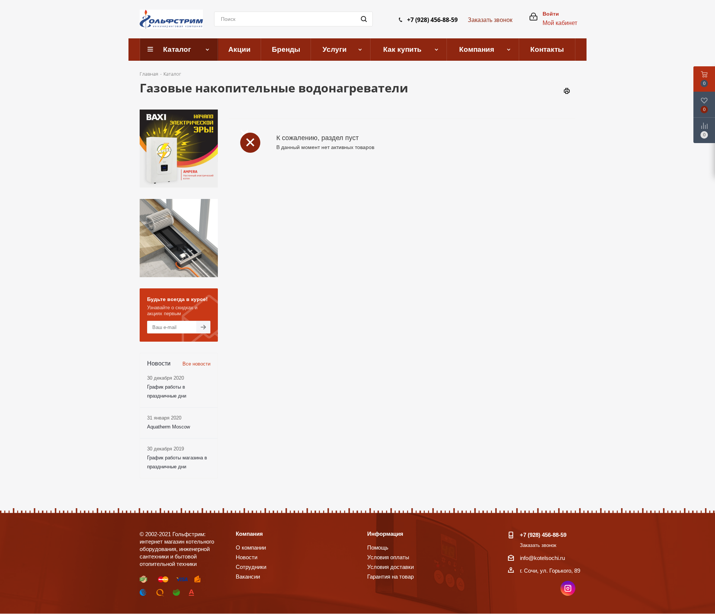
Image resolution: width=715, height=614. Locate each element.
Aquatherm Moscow (168, 427)
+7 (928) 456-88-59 (432, 20)
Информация (385, 534)
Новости (246, 557)
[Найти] (364, 19)
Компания (249, 534)
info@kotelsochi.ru (542, 558)
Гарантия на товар (390, 576)
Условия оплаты (388, 557)
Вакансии (248, 576)
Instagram (567, 588)
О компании (251, 547)
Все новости (196, 364)
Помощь (377, 547)
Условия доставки (390, 567)
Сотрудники (251, 567)
